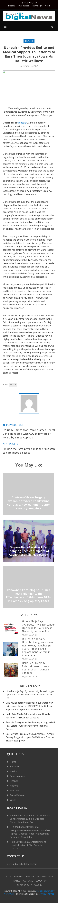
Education (15, 790)
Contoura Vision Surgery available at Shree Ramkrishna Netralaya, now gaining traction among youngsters (28, 502)
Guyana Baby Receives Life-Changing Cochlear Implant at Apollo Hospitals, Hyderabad (28, 550)
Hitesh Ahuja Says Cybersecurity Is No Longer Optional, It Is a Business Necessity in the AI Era (38, 626)
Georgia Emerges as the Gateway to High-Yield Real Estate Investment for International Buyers (30, 726)
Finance (14, 780)
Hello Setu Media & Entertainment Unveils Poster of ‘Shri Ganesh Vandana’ (35, 667)
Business (14, 766)
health (13, 384)
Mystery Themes (46, 893)
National (14, 785)
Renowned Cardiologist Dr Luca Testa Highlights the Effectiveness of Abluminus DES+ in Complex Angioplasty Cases (28, 595)
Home (13, 761)
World (47, 6)
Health (29, 41)
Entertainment (17, 776)
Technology (37, 6)
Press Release (23, 6)
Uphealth (22, 122)
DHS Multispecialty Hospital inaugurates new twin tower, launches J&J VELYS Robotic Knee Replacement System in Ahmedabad (37, 647)
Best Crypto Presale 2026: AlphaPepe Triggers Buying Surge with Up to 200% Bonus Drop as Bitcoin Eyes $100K (30, 737)
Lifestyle (11, 6)
